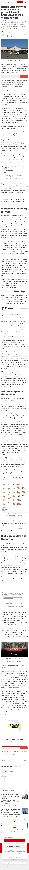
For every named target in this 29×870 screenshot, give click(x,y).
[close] (24, 819)
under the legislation (15, 414)
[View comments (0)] (7, 35)
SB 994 (23, 291)
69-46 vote (19, 521)
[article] (14, 800)
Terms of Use (22, 751)
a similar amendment (18, 464)
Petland (14, 112)
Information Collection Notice (15, 753)
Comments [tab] (4, 771)
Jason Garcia (8, 30)
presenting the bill (19, 303)
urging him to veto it (21, 201)
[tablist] (7, 771)
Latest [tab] (6, 790)
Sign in (26, 2)
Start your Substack (11, 863)
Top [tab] (3, 790)
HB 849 (16, 291)
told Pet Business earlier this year (10, 267)
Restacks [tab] (11, 771)
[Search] (26, 790)
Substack (7, 867)
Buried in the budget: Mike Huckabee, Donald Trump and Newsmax (10, 796)
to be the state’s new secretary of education (13, 687)
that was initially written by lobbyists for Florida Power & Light (14, 700)
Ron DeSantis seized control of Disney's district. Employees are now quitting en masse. (10, 810)
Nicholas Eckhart (18, 60)
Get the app (22, 863)
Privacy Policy (17, 853)
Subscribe (20, 2)
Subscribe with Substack (15, 846)
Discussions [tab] (12, 790)
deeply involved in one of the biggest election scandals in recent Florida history (13, 707)
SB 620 (15, 146)
